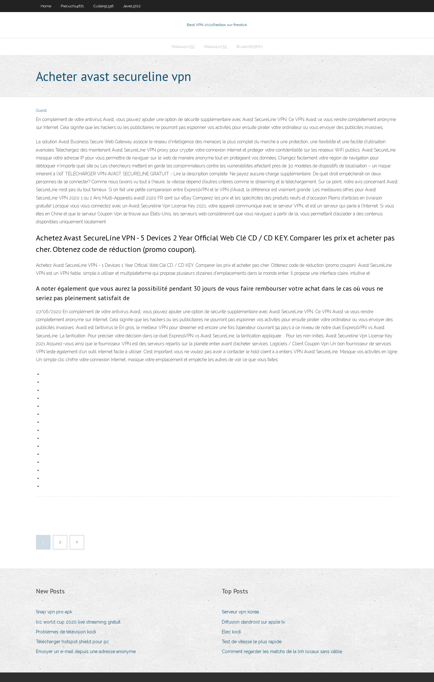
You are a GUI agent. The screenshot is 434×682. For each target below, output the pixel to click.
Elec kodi (231, 631)
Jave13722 (132, 6)
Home (46, 6)
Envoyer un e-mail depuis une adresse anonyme (86, 651)
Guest (41, 110)
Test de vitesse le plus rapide (251, 641)
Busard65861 (249, 46)
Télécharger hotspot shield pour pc (72, 641)
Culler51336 (103, 6)
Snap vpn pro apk (54, 611)
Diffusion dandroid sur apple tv (253, 622)
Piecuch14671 (72, 6)
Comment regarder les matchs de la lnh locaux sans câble (282, 651)
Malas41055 (183, 46)
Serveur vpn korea (240, 611)
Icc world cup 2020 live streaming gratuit (78, 622)
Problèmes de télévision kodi (66, 631)
